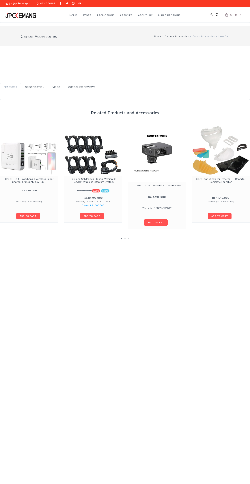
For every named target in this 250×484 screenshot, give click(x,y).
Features (10, 86)
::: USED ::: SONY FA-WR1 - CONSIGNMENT (157, 185)
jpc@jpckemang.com (20, 3)
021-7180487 (47, 3)
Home (157, 36)
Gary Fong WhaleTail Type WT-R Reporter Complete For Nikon (220, 180)
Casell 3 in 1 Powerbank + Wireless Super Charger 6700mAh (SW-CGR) (29, 180)
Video (56, 86)
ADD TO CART (28, 216)
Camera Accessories (177, 36)
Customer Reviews (81, 86)
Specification (34, 86)
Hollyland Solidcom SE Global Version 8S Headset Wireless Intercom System (93, 180)
